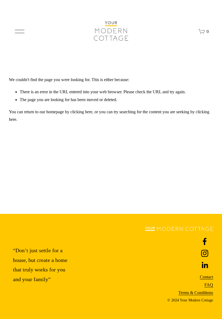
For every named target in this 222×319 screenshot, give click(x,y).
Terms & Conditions (195, 292)
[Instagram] (204, 253)
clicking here (81, 111)
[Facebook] (204, 241)
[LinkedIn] (204, 265)
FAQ (208, 285)
